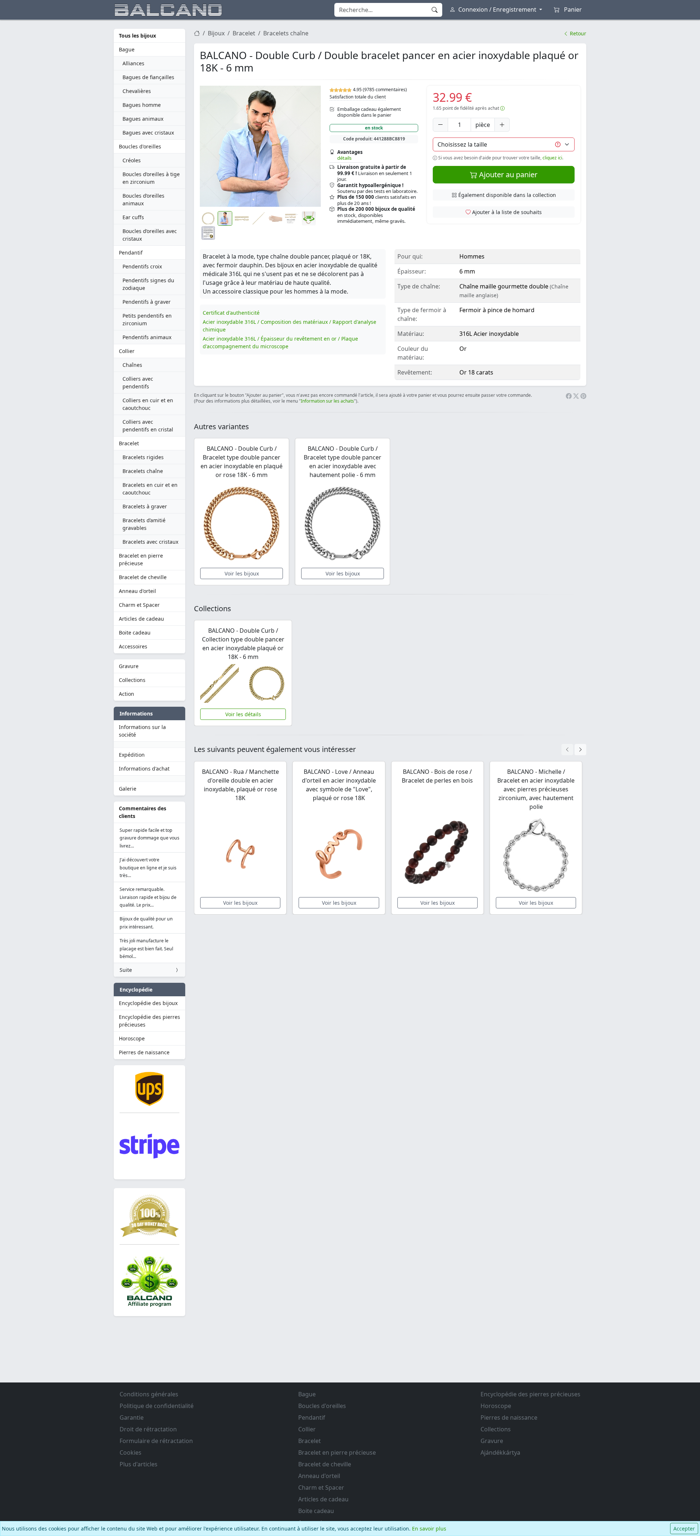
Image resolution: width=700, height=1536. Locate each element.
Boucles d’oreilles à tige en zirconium (151, 178)
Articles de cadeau (141, 618)
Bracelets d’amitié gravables (144, 524)
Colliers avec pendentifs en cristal (147, 425)
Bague (127, 49)
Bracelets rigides (143, 457)
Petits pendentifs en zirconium (147, 319)
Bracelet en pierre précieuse (141, 559)
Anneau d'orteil (137, 590)
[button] (260, 146)
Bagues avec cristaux (148, 132)
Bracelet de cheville (143, 577)
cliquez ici (552, 158)
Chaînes (132, 364)
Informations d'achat (144, 768)
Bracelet (129, 443)
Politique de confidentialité (157, 1406)
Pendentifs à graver (146, 301)
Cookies (130, 1452)
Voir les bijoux (242, 573)
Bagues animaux (142, 118)
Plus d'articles (139, 1464)
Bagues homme (141, 104)
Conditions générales (149, 1394)
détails (344, 158)
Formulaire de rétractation (156, 1441)
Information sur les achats (327, 401)
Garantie (132, 1417)
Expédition (132, 754)
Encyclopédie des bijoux (148, 1003)
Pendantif (131, 252)
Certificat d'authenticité (231, 312)
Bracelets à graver (144, 506)
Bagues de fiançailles (148, 77)
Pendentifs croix (142, 266)
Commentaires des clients (142, 812)
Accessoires (133, 646)
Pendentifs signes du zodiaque (148, 284)
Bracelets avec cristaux (150, 541)
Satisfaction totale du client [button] (358, 97)
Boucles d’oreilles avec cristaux (149, 235)
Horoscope (132, 1038)
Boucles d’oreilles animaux (143, 199)
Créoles (131, 160)
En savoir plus (429, 1528)
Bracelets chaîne (142, 471)
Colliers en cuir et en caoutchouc (147, 404)
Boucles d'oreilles (140, 146)
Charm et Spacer (139, 604)
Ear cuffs (133, 217)
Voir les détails (243, 714)
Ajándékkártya (500, 1452)
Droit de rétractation (148, 1429)
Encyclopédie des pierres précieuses (149, 1020)
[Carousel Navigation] (573, 749)
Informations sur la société (142, 731)
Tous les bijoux (137, 35)
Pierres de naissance (144, 1052)
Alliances (133, 63)
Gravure (129, 666)
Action (126, 693)
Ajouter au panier (507, 174)
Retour (577, 33)
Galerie (127, 788)
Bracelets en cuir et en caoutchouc (150, 488)
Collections (132, 679)
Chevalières (136, 91)
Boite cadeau (135, 632)
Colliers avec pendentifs (137, 382)
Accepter (684, 1528)
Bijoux (216, 33)
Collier (127, 351)
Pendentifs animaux (146, 337)
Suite (126, 969)
